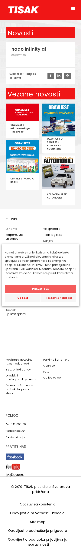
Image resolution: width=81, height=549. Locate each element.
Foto (46, 371)
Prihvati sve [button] (40, 289)
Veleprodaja (51, 229)
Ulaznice (49, 365)
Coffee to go (52, 377)
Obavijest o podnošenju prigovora (37, 530)
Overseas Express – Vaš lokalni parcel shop (19, 389)
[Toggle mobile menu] (73, 8)
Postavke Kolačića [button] (59, 298)
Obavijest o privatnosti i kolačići (37, 513)
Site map (37, 521)
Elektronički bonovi (18, 369)
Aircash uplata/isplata (16, 312)
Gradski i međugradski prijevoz (21, 377)
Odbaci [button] (22, 298)
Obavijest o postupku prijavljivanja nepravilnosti (37, 542)
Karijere (48, 241)
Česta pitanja (15, 437)
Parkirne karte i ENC (56, 360)
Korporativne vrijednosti (15, 237)
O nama (11, 229)
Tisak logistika (53, 235)
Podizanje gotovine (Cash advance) (19, 361)
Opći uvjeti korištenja (38, 504)
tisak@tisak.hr (15, 431)
